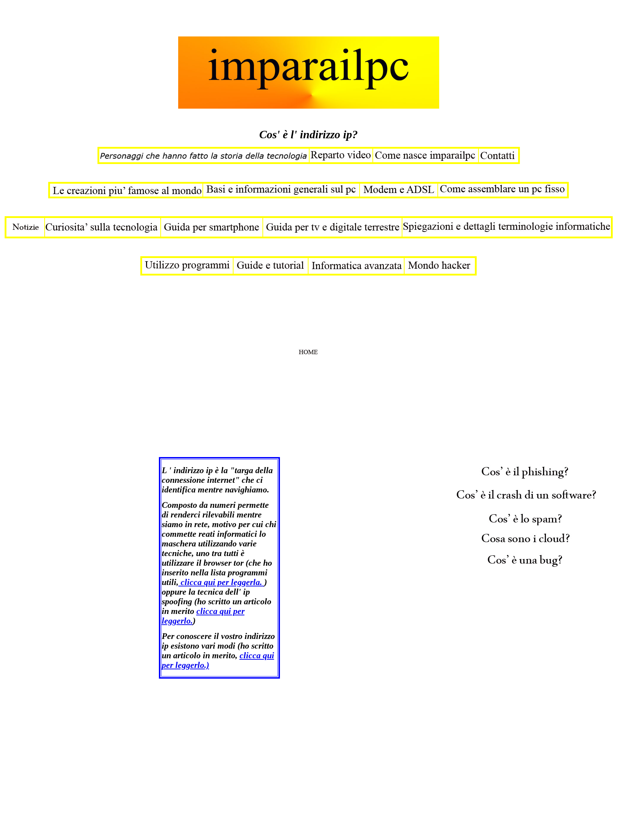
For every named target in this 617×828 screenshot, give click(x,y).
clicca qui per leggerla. (221, 582)
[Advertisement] (133, 19)
